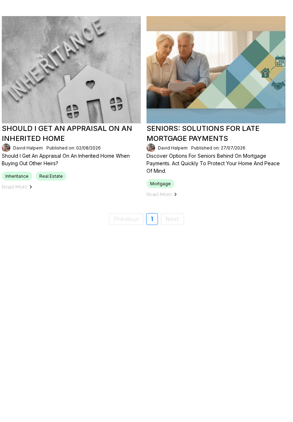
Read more (14, 186)
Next (172, 219)
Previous (126, 219)
